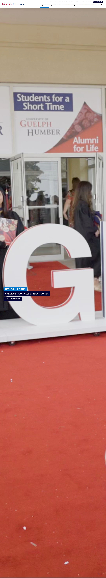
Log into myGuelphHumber (98, 1)
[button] (83, 1)
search (78, 9)
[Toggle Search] (101, 4)
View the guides (12, 299)
